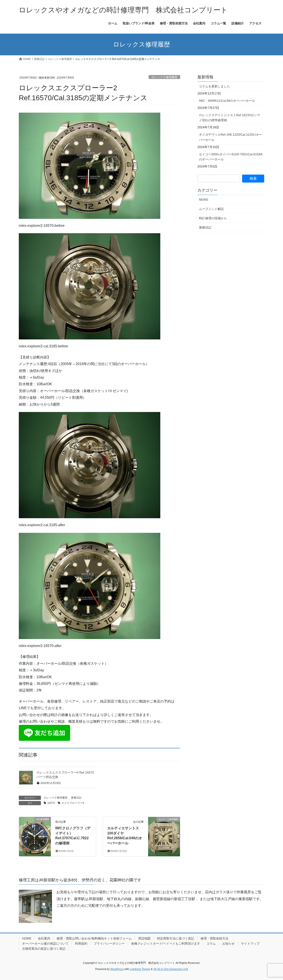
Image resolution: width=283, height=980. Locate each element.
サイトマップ (250, 943)
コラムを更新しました (214, 86)
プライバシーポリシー (109, 943)
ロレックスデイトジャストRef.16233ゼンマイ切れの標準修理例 (229, 117)
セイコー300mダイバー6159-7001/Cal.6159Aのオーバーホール (230, 156)
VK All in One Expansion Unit (170, 969)
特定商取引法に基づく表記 (175, 938)
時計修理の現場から (213, 218)
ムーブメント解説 (211, 209)
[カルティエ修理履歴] (164, 833)
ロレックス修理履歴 (164, 77)
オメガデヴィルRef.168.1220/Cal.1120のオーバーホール (230, 137)
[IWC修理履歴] (35, 833)
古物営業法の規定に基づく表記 (43, 948)
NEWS (203, 199)
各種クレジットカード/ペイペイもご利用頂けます (165, 943)
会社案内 (44, 938)
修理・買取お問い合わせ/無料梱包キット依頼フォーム (94, 938)
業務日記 (76, 797)
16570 (51, 803)
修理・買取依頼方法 (214, 938)
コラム (211, 943)
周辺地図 (144, 938)
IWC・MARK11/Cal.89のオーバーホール (227, 100)
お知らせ (228, 943)
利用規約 (81, 943)
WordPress (117, 969)
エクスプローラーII (72, 803)
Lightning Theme (140, 969)
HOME (26, 938)
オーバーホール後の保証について (45, 943)
